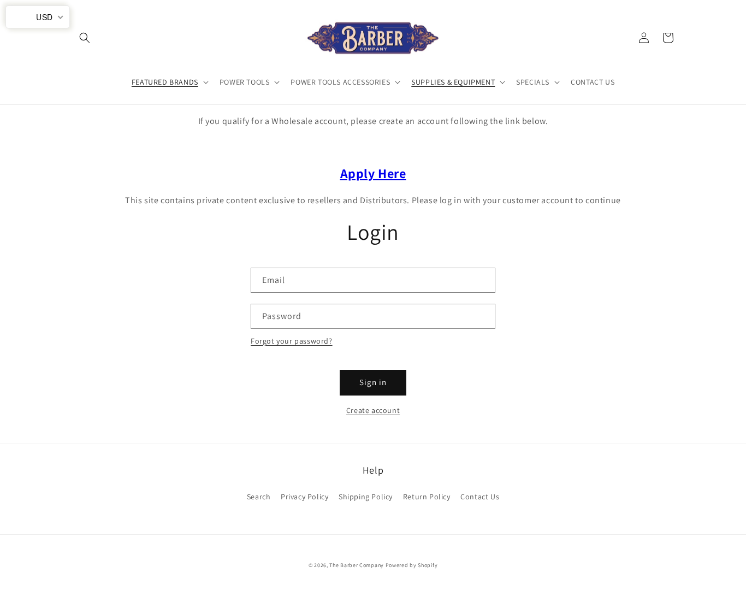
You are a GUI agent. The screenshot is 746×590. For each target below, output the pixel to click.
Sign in (373, 382)
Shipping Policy (366, 497)
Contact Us (479, 497)
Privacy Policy (304, 497)
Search (259, 497)
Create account (373, 410)
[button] (85, 38)
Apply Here (373, 173)
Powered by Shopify (412, 565)
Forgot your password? (292, 341)
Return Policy (427, 497)
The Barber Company (356, 565)
